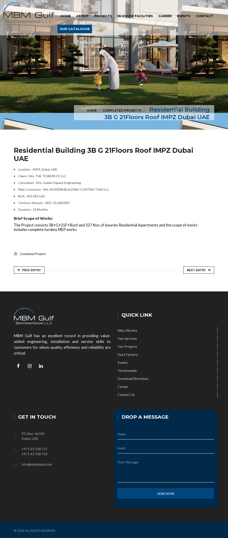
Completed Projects (122, 110)
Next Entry (196, 270)
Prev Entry (31, 270)
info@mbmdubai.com (37, 464)
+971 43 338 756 (35, 454)
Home (92, 110)
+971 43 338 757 (35, 449)
